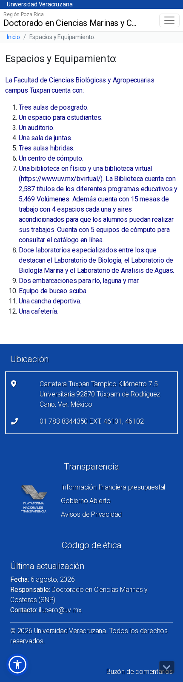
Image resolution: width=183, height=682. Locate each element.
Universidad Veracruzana (39, 4)
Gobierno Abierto (86, 501)
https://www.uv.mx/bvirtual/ (61, 179)
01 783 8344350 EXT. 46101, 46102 (92, 421)
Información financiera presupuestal (113, 487)
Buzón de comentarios (139, 672)
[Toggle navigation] (169, 20)
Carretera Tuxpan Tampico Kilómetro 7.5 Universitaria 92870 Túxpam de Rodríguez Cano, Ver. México (100, 394)
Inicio (13, 37)
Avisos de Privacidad (91, 514)
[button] (17, 665)
